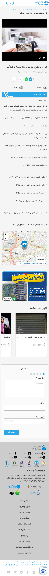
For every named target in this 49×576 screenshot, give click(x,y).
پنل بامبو (24, 535)
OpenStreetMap (30, 263)
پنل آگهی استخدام (24, 553)
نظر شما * (40, 378)
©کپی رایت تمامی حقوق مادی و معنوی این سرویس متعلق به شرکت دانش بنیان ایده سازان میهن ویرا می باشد (26, 564)
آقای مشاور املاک (24, 524)
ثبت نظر (11, 432)
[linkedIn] (34, 572)
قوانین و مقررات (24, 506)
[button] (24, 245)
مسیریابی (40, 259)
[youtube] (9, 572)
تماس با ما (24, 501)
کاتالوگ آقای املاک (24, 530)
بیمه (10, 3)
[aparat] (15, 572)
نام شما (42, 403)
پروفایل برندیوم (24, 541)
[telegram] (21, 572)
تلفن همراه (40, 416)
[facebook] (28, 572)
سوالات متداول (24, 512)
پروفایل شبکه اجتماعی (24, 547)
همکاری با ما (24, 518)
